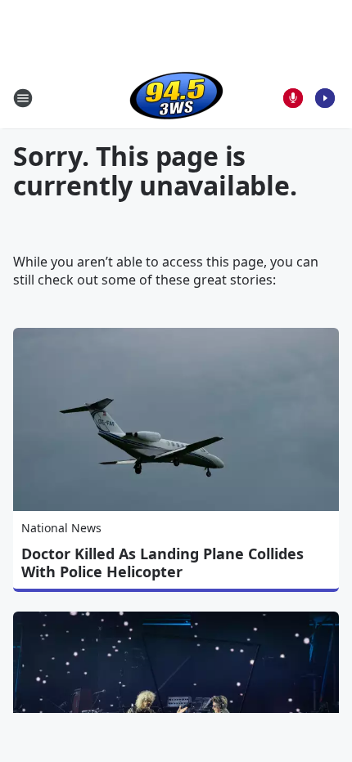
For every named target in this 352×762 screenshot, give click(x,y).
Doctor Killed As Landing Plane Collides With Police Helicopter (162, 562)
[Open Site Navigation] (23, 98)
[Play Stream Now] (325, 98)
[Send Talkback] (293, 98)
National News (61, 528)
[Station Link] (176, 97)
